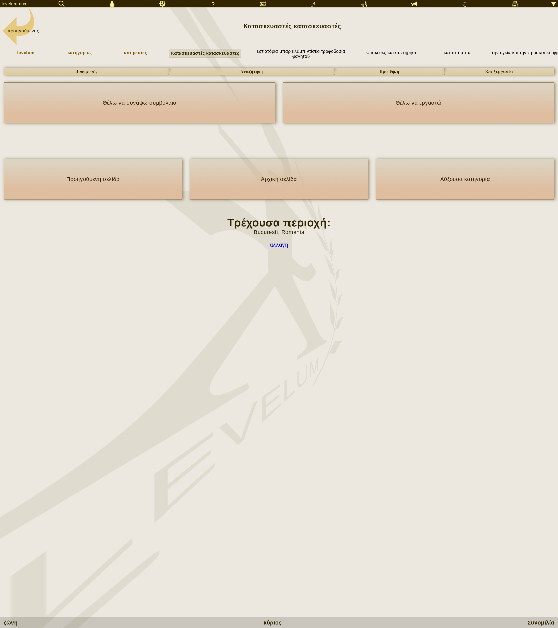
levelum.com (15, 3)
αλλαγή (279, 245)
